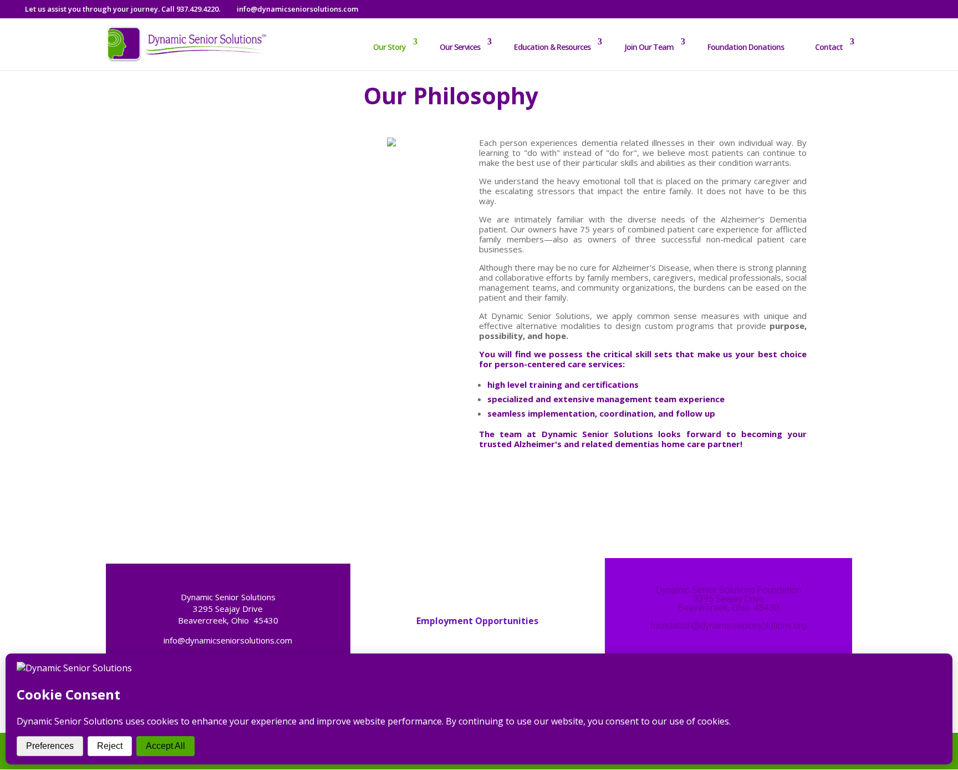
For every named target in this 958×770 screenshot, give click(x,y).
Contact (829, 47)
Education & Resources (552, 47)
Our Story (389, 47)
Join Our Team (649, 47)
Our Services (460, 47)
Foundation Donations (745, 47)
